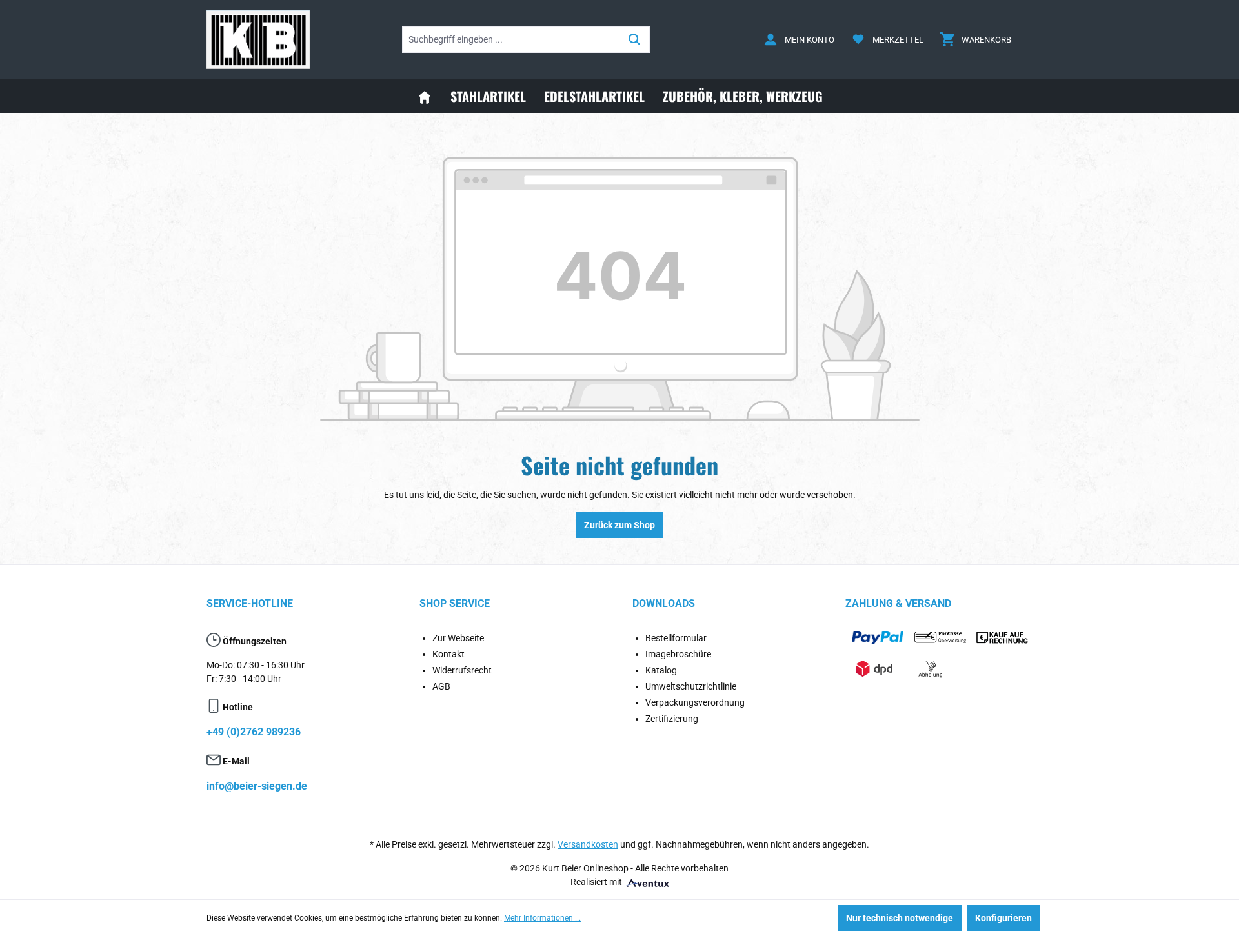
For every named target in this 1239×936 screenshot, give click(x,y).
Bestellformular (676, 638)
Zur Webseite (458, 638)
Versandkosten (588, 844)
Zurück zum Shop (619, 525)
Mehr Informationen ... (542, 917)
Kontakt (448, 654)
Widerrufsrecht (462, 670)
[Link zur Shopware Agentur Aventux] (646, 882)
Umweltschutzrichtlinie (690, 686)
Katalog (661, 670)
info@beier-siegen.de (256, 786)
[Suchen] (635, 39)
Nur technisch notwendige (899, 918)
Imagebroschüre (678, 654)
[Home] (424, 96)
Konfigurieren (1003, 918)
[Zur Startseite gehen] (258, 39)
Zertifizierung (671, 718)
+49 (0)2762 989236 (253, 732)
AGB (441, 686)
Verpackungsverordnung (695, 702)
